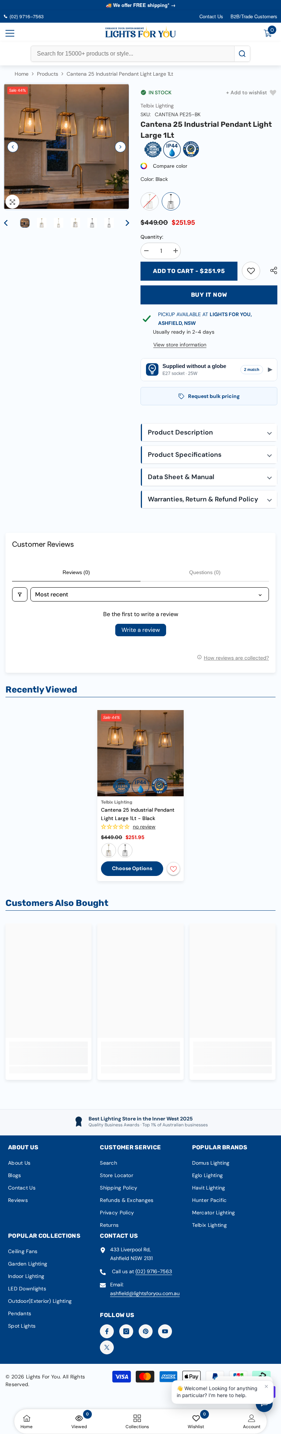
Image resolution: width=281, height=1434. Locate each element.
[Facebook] (107, 1331)
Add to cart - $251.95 (189, 271)
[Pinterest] (146, 1331)
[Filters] (19, 594)
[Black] (171, 201)
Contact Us (211, 16)
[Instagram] (126, 1331)
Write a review (140, 630)
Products (47, 74)
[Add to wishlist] (173, 868)
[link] (251, 271)
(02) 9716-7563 (153, 1271)
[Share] (271, 270)
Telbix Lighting (157, 105)
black (125, 850)
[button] (12, 146)
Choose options (132, 868)
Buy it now (209, 294)
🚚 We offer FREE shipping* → (141, 4)
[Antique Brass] (149, 201)
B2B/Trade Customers (254, 16)
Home (22, 74)
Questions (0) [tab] (205, 572)
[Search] (242, 53)
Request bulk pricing (214, 396)
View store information (179, 344)
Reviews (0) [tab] (76, 572)
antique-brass (108, 850)
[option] (67, 146)
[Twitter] (107, 1347)
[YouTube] (165, 1331)
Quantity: (151, 237)
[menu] (9, 33)
